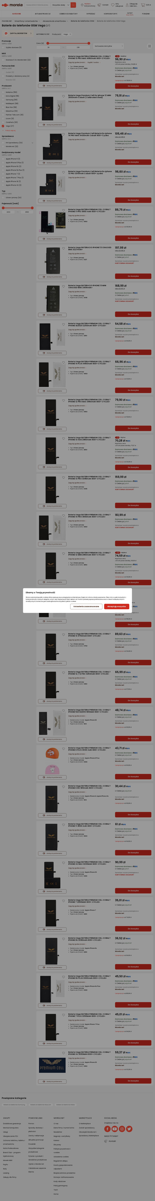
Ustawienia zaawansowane (86, 606)
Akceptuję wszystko (116, 606)
